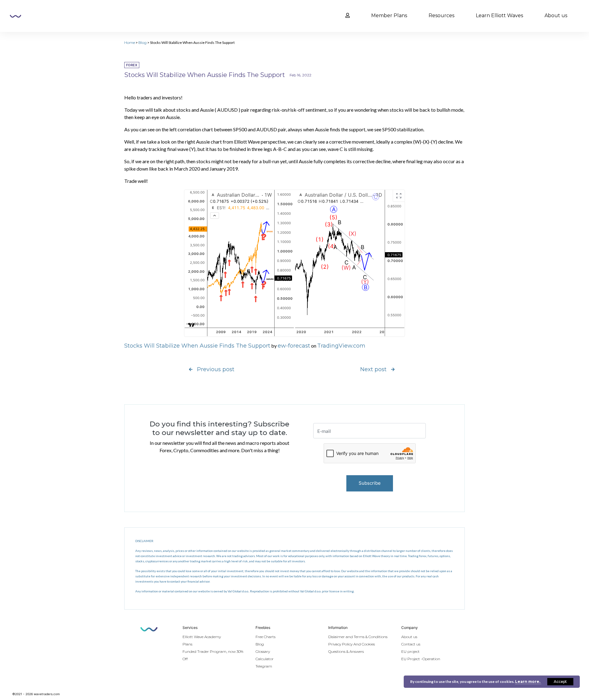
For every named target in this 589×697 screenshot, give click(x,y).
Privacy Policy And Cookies (351, 644)
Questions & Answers (346, 651)
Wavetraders (15, 16)
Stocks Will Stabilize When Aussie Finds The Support (197, 345)
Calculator (265, 659)
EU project (410, 651)
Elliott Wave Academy (202, 636)
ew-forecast (294, 345)
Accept (560, 681)
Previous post (215, 369)
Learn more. (528, 681)
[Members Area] (347, 16)
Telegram (264, 666)
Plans (187, 644)
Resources (441, 15)
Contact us (410, 644)
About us (556, 15)
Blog (142, 42)
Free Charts (265, 636)
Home (129, 42)
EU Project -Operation (420, 659)
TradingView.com (341, 345)
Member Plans (389, 15)
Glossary (263, 651)
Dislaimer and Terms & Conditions (357, 636)
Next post (373, 369)
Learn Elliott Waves (499, 15)
